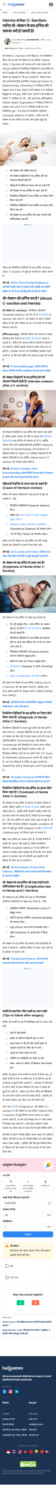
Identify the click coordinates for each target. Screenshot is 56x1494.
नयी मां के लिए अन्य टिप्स (39, 12)
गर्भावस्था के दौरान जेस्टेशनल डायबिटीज (28, 524)
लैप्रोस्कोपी (47, 828)
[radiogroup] (28, 1186)
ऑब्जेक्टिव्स (7, 1221)
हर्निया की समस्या (33, 338)
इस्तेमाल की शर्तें (8, 1419)
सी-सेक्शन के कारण (30, 807)
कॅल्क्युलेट (28, 1234)
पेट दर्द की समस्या (33, 628)
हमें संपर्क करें (34, 1435)
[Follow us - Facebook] (4, 1391)
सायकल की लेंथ (9, 1209)
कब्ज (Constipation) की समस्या (26, 675)
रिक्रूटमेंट (33, 1429)
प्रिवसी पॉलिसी (8, 1424)
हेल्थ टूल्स (32, 1402)
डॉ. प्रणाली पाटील (33, 40)
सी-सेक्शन (43, 314)
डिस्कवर (5, 1402)
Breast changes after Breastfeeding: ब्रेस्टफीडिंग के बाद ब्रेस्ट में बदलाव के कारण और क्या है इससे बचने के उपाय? (27, 473)
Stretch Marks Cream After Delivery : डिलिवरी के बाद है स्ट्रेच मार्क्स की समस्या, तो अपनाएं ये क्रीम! (27, 871)
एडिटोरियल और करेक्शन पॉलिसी (14, 1429)
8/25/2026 (10, 1203)
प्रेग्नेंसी (4, 12)
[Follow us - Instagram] (10, 1391)
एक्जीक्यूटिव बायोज (36, 1424)
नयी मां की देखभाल (19, 12)
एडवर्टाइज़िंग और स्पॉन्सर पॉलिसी (14, 1435)
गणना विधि (6, 1175)
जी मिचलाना (15, 666)
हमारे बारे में (33, 1419)
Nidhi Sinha (10, 48)
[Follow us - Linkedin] (17, 1391)
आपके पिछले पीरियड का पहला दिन (16, 1197)
